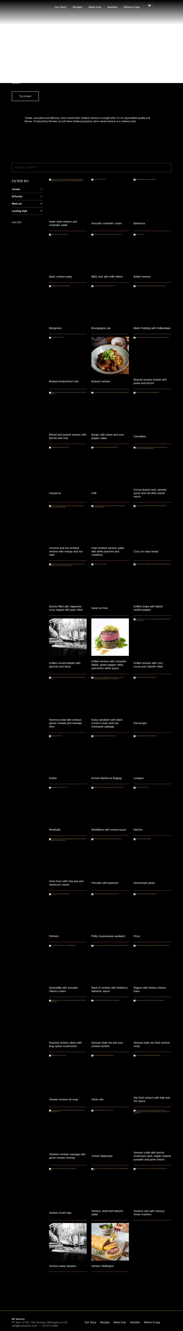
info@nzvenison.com (25, 1325)
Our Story (60, 7)
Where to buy (132, 7)
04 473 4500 (50, 1325)
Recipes (77, 7)
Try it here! (25, 96)
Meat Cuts (95, 7)
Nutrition (112, 7)
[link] (159, 7)
